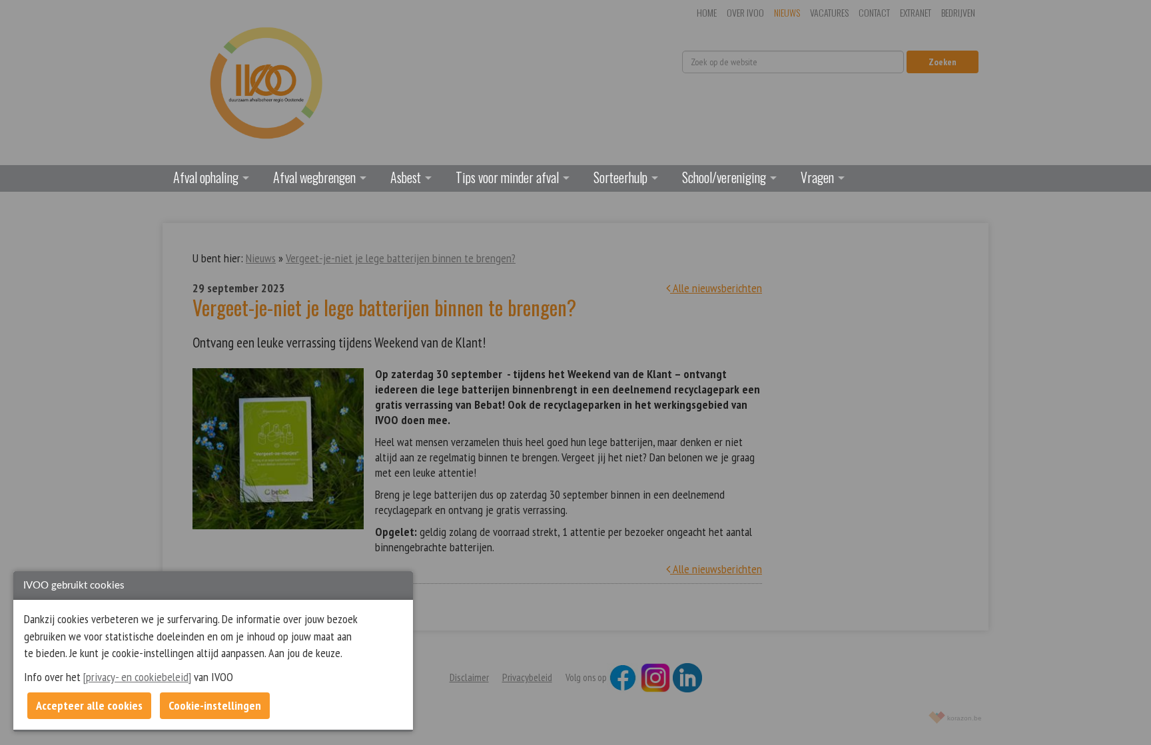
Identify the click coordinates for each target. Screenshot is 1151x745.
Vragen (817, 177)
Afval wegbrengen (314, 177)
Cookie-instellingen (215, 705)
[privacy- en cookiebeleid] (137, 676)
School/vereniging (724, 177)
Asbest (405, 177)
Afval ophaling (205, 177)
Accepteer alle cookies (89, 705)
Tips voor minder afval (507, 177)
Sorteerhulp (620, 177)
